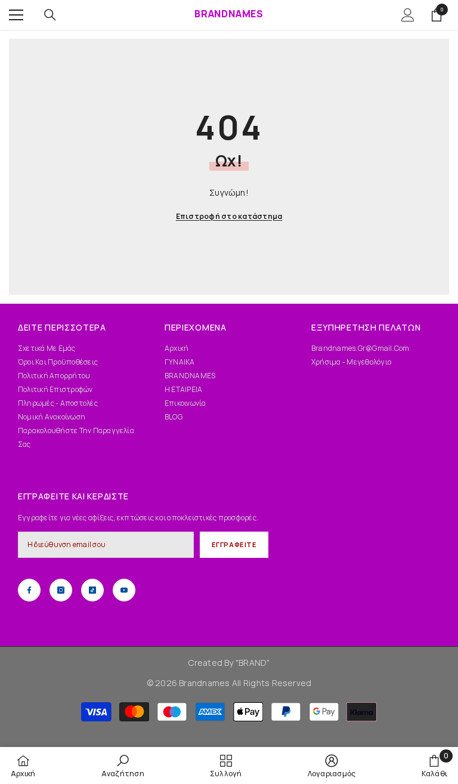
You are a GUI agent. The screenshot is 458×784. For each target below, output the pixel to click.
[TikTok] (92, 590)
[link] (123, 765)
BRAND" (254, 662)
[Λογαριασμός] (407, 14)
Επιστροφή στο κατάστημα (229, 216)
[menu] (16, 15)
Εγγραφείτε (234, 544)
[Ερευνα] (50, 15)
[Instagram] (60, 590)
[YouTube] (124, 590)
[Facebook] (29, 590)
